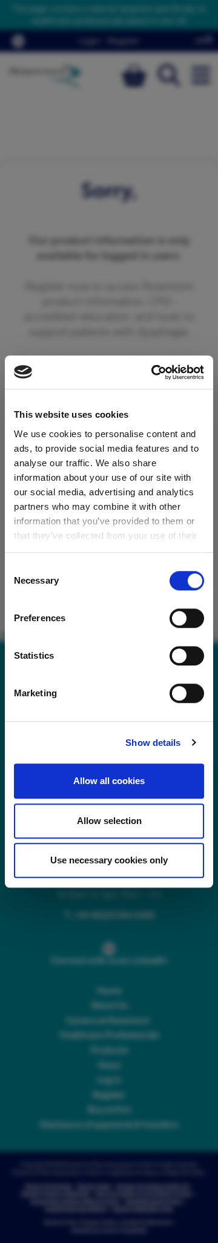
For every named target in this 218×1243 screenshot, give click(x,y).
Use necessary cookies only (109, 860)
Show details (152, 742)
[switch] (187, 618)
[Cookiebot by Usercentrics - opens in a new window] (154, 372)
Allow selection (109, 821)
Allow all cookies (109, 781)
